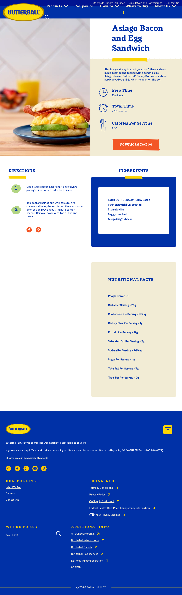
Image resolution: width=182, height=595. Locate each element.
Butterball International (85, 540)
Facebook (17, 468)
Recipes (81, 6)
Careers (10, 493)
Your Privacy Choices (107, 515)
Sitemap (76, 567)
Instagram (8, 468)
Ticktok (44, 468)
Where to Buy (136, 6)
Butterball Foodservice (84, 554)
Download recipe (135, 144)
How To (106, 6)
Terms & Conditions (101, 488)
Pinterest (26, 468)
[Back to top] (167, 430)
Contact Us (12, 499)
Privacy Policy (97, 494)
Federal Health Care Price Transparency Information (119, 508)
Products (54, 6)
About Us (162, 6)
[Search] (59, 535)
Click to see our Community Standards (27, 458)
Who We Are (13, 487)
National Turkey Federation (87, 560)
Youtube (35, 468)
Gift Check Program (83, 533)
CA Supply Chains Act (101, 501)
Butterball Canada (81, 547)
